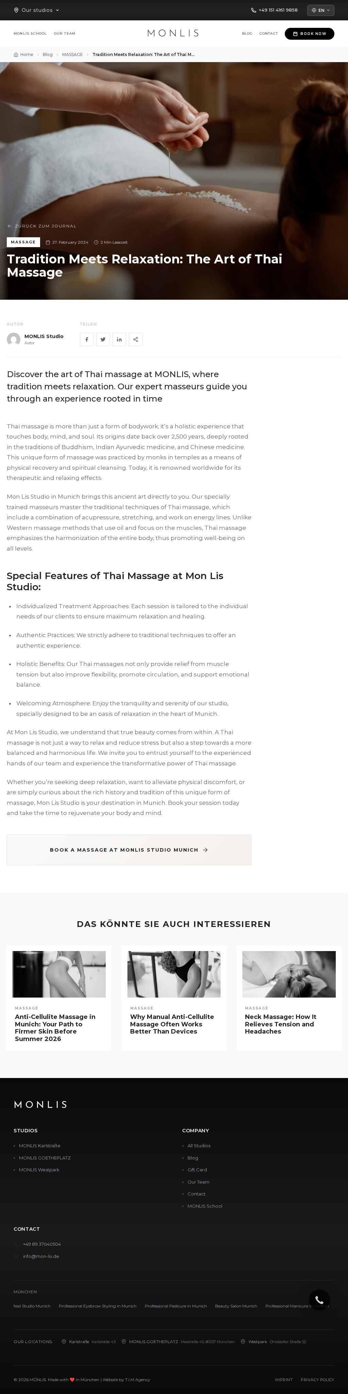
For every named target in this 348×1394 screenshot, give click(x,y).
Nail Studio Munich (32, 1305)
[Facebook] (86, 339)
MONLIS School (30, 33)
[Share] (135, 339)
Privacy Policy (317, 1379)
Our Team (65, 33)
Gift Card (197, 1169)
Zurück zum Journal (46, 225)
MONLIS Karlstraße (39, 1145)
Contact (269, 33)
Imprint (284, 1379)
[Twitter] (103, 339)
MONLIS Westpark (39, 1169)
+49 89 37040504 (42, 1244)
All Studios (199, 1145)
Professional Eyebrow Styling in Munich (98, 1305)
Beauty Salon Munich (236, 1305)
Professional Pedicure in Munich (176, 1305)
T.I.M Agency (137, 1379)
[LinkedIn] (119, 339)
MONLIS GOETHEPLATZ (45, 1157)
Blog (247, 33)
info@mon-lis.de (41, 1256)
